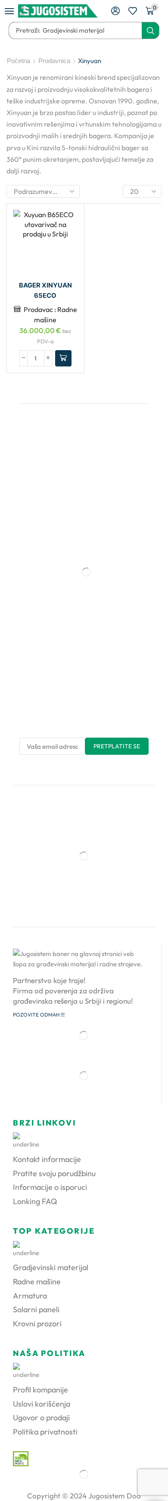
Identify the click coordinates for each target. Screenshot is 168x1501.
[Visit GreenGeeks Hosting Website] (17, 1458)
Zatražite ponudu (63, 358)
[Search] (150, 30)
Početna (18, 60)
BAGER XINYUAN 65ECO (45, 290)
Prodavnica (54, 60)
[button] (9, 11)
